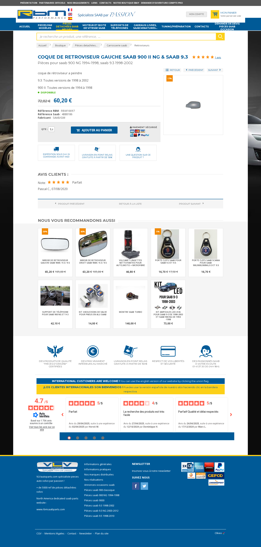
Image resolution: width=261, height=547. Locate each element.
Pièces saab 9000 (94, 500)
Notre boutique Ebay (126, 2)
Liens (94, 2)
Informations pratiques (97, 469)
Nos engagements (78, 2)
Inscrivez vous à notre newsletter (151, 471)
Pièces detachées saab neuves (67, 26)
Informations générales (98, 464)
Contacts (105, 2)
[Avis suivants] (231, 414)
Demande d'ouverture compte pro (162, 2)
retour (130, 203)
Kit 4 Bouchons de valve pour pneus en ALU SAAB (93, 313)
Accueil (24, 26)
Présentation (28, 2)
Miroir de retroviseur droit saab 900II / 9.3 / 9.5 (93, 261)
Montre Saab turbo (130, 312)
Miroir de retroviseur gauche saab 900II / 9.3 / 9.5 (55, 261)
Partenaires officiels (52, 2)
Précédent (71, 203)
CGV (38, 533)
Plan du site (102, 533)
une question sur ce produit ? (138, 156)
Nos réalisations (93, 479)
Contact (71, 533)
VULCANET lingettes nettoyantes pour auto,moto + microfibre (130, 262)
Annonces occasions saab (99, 485)
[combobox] (51, 129)
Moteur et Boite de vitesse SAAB (94, 26)
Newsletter (85, 533)
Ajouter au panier (96, 130)
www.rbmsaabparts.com (50, 509)
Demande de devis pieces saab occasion (227, 26)
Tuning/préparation (176, 26)
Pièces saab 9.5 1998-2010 (99, 516)
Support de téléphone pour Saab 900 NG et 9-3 (55, 313)
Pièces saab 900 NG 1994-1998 (101, 495)
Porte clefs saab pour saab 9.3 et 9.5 (168, 261)
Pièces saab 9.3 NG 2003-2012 (101, 510)
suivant (190, 203)
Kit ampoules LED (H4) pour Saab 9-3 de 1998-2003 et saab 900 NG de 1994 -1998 (168, 316)
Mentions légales (54, 533)
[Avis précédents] (62, 414)
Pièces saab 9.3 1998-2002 (99, 505)
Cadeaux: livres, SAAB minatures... (145, 26)
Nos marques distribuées (99, 474)
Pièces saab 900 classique (99, 490)
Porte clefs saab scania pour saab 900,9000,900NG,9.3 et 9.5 (206, 262)
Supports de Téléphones (119, 26)
